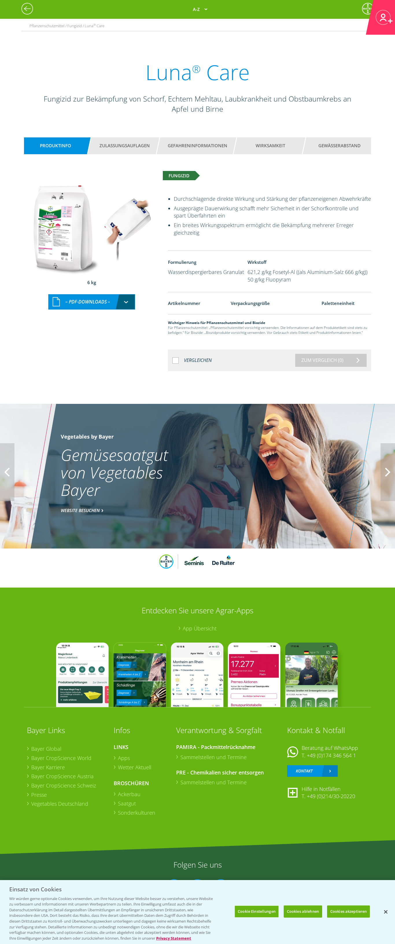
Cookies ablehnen (303, 911)
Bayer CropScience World (61, 758)
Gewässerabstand (339, 145)
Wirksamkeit (270, 145)
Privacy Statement (173, 938)
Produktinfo (55, 145)
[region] (197, 912)
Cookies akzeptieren (348, 911)
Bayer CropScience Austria (62, 776)
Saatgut (127, 803)
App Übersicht (200, 628)
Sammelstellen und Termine (213, 757)
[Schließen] (385, 912)
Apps (124, 758)
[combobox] (91, 302)
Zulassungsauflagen (124, 145)
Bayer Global (46, 748)
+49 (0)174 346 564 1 (331, 755)
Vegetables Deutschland (59, 803)
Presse (39, 794)
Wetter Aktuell (134, 767)
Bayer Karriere (48, 767)
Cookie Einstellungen (257, 911)
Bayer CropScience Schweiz (63, 785)
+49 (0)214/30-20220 (331, 796)
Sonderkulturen (136, 812)
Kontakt (304, 771)
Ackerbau (129, 794)
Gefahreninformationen (197, 145)
